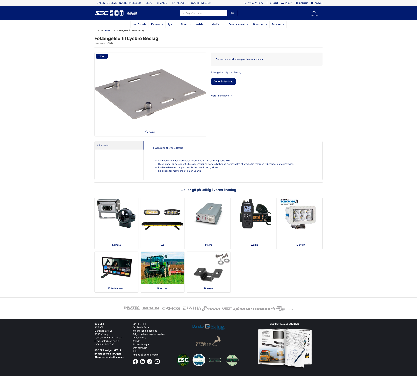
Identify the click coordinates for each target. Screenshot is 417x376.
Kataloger (179, 2)
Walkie (254, 244)
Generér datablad (223, 81)
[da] (110, 13)
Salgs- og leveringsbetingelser (119, 2)
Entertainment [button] (237, 24)
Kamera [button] (155, 24)
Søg (232, 13)
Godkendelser (201, 2)
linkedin (288, 3)
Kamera (116, 244)
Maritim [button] (216, 24)
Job (134, 351)
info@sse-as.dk (110, 341)
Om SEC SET (139, 323)
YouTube (319, 3)
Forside (108, 30)
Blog (149, 2)
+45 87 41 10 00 (113, 337)
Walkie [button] (199, 24)
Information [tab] (103, 145)
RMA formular (139, 347)
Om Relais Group (141, 327)
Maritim (300, 244)
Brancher (162, 288)
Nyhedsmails (139, 337)
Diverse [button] (276, 24)
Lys (162, 244)
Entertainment (116, 288)
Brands (162, 2)
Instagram (303, 3)
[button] (150, 94)
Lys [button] (170, 24)
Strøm (208, 244)
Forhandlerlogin (140, 344)
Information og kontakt (144, 330)
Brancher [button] (258, 24)
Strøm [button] (183, 24)
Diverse (208, 288)
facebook (274, 3)
